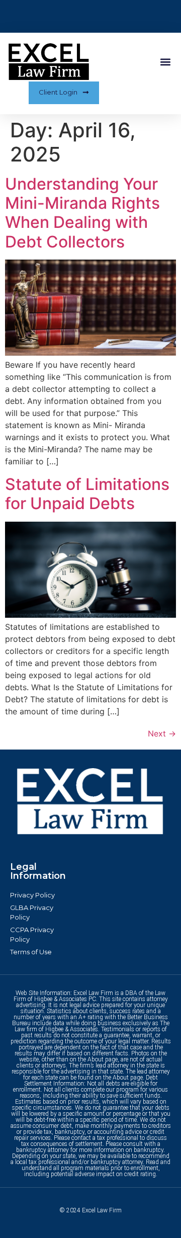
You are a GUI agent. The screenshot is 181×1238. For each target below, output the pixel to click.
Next (162, 733)
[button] (165, 62)
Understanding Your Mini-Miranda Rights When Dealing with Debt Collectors (82, 213)
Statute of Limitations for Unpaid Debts (87, 493)
